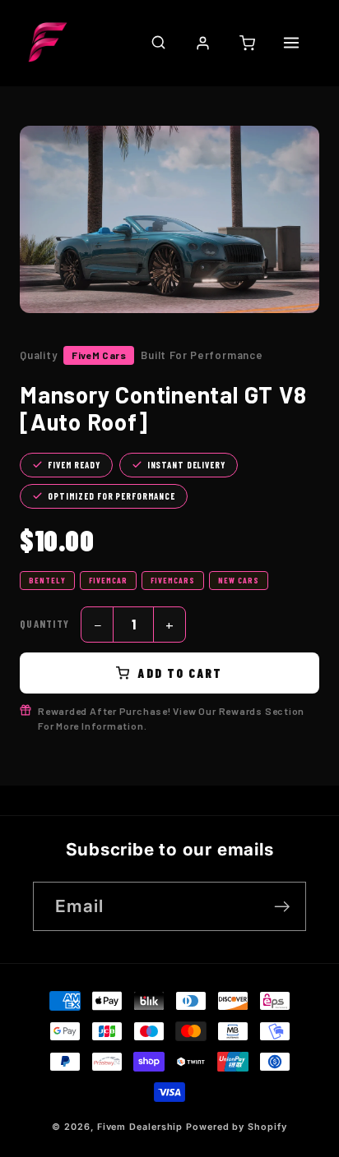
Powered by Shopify (236, 1127)
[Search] (158, 43)
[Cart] (247, 43)
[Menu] (291, 43)
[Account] (202, 43)
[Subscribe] (281, 907)
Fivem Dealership (140, 1127)
